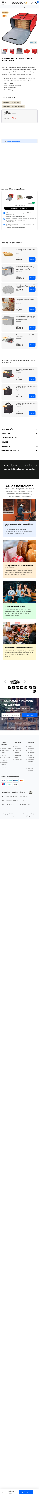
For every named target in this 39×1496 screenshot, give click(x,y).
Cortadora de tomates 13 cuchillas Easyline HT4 (25, 335)
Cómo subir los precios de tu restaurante (19, 647)
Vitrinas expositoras (31, 756)
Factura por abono (18, 756)
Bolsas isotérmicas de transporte (13, 106)
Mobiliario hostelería (30, 769)
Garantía (4, 755)
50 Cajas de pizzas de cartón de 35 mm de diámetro (26, 250)
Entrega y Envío (6, 748)
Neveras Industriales (31, 751)
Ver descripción (10, 97)
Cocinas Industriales (31, 765)
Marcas (4, 767)
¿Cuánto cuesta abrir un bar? (15, 606)
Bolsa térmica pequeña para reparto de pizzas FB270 (26, 387)
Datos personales (17, 747)
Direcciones (18, 759)
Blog (28, 816)
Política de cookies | (28, 814)
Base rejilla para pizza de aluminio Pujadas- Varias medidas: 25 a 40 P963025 (25, 286)
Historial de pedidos (17, 751)
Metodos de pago (5, 751)
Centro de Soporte (5, 763)
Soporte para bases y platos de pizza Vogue (25, 300)
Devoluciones (6, 757)
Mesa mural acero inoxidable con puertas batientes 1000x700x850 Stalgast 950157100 (25, 318)
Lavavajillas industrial (31, 760)
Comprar (27, 1492)
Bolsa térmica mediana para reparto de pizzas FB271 (26, 404)
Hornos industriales (31, 747)
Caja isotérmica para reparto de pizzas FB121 (25, 370)
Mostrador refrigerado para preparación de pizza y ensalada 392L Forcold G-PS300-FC (25, 268)
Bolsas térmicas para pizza (11, 102)
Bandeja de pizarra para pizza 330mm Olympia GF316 (20, 224)
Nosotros (4, 760)
